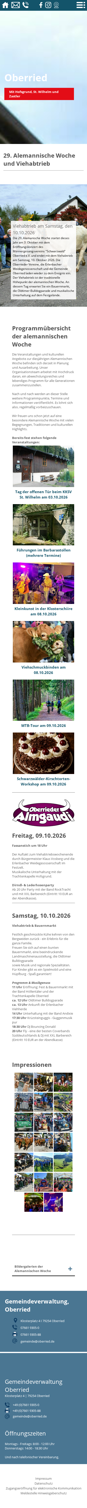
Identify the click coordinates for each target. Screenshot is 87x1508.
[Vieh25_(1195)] (23, 1170)
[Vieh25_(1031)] (43, 1090)
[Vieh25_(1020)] (23, 1090)
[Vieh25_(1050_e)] (63, 1110)
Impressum (43, 1478)
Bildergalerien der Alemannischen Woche (32, 1268)
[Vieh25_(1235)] (63, 1170)
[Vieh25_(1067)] (23, 1130)
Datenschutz (44, 1483)
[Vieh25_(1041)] (23, 1110)
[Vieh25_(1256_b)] (43, 1190)
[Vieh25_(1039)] (63, 1090)
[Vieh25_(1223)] (43, 1170)
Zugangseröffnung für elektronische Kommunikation (43, 1488)
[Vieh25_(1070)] (43, 1130)
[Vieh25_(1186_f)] (63, 1150)
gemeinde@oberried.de (37, 1341)
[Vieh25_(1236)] (23, 1190)
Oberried (25, 77)
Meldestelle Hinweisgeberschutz (44, 1493)
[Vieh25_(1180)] (23, 1150)
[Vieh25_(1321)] (33, 1210)
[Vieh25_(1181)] (43, 1150)
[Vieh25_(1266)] (63, 1190)
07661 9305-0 (30, 1327)
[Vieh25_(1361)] (53, 1210)
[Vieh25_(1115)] (63, 1130)
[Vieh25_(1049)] (43, 1110)
